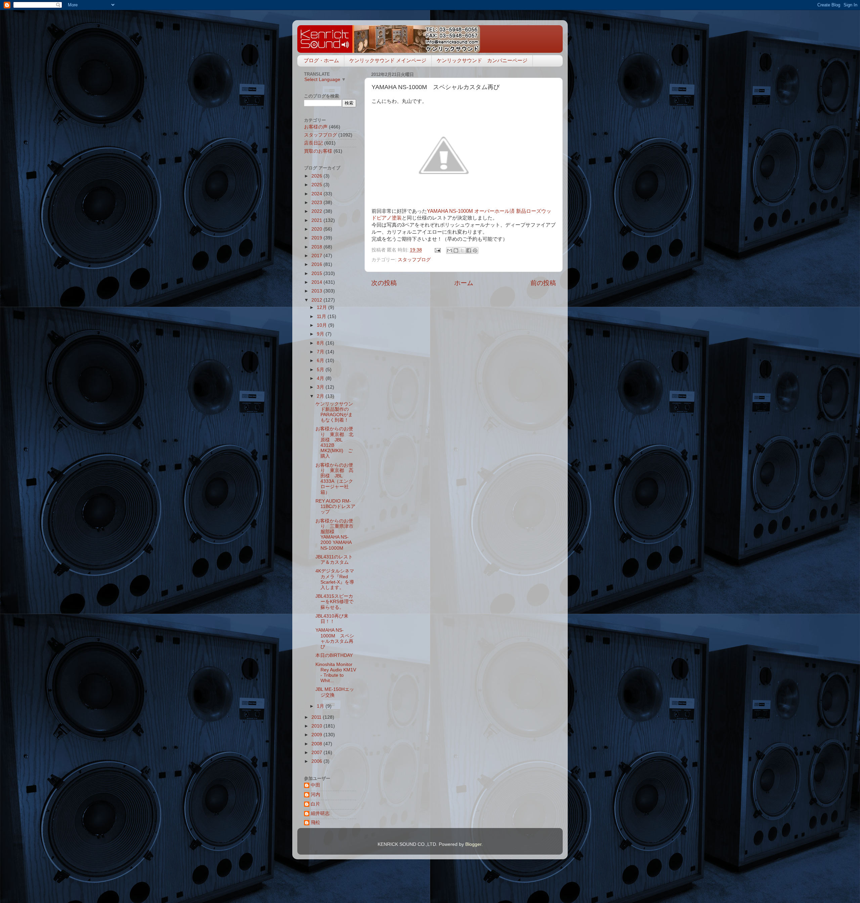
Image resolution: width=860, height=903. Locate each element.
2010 (317, 726)
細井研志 (320, 813)
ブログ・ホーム (321, 60)
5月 (321, 369)
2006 (317, 761)
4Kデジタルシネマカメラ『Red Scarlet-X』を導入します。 (334, 579)
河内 (315, 794)
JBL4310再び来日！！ (331, 619)
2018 (317, 246)
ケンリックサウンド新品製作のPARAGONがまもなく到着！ (334, 412)
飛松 (315, 822)
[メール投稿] (437, 249)
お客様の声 (316, 126)
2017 (317, 255)
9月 (321, 334)
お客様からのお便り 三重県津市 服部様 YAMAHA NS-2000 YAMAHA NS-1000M (336, 534)
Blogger (473, 844)
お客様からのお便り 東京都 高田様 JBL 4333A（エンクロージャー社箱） (334, 479)
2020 (317, 229)
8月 (321, 343)
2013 (317, 290)
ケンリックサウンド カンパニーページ (482, 60)
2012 (317, 300)
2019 (317, 237)
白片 (315, 804)
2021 (317, 220)
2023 (317, 202)
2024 (317, 193)
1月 (321, 706)
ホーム (463, 282)
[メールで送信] (449, 250)
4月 (321, 378)
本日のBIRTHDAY (334, 655)
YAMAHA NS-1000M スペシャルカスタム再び (334, 638)
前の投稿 (543, 282)
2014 (317, 282)
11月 (322, 316)
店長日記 (313, 143)
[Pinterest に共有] (475, 250)
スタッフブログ (414, 259)
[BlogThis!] (456, 250)
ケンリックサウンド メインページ (387, 60)
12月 (322, 307)
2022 (317, 211)
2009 (317, 734)
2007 (317, 752)
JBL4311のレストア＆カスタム (334, 559)
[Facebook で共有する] (468, 250)
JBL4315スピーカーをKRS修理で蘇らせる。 (334, 602)
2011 (317, 717)
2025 (317, 184)
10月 (322, 325)
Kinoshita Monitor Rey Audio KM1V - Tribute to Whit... (335, 672)
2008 (317, 743)
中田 (315, 785)
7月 (321, 351)
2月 (321, 396)
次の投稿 (384, 282)
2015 (317, 273)
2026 (317, 176)
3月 (321, 387)
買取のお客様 (318, 151)
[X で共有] (462, 250)
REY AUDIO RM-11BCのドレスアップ (335, 506)
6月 (321, 360)
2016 (317, 264)
